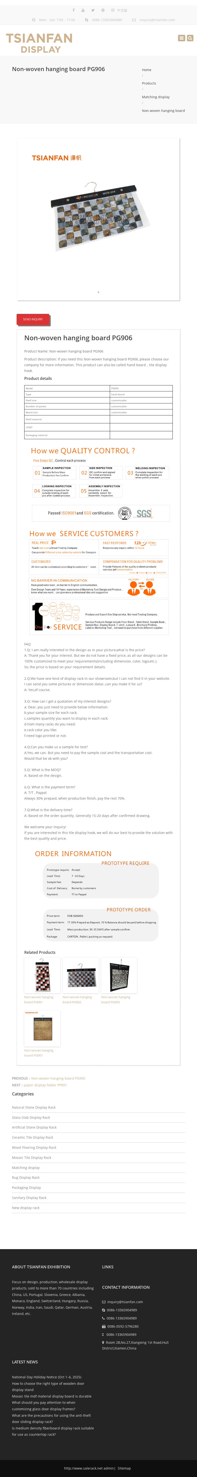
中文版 (122, 10)
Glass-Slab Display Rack (31, 1117)
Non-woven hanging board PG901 (38, 1053)
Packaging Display (26, 1187)
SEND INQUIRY (33, 319)
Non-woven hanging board (163, 110)
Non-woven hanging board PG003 (115, 999)
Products (149, 83)
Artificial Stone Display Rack (34, 1127)
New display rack (25, 1207)
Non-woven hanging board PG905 (58, 1078)
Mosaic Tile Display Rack (31, 1157)
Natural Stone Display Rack (33, 1107)
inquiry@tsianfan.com (157, 20)
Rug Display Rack (25, 1177)
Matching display (156, 97)
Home (146, 69)
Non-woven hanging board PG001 (38, 999)
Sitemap (124, 1468)
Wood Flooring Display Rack (34, 1147)
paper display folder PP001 (45, 1085)
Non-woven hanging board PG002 (77, 999)
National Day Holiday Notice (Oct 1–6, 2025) (46, 1377)
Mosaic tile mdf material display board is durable (52, 1396)
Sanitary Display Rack (29, 1197)
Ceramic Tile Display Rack (32, 1137)
